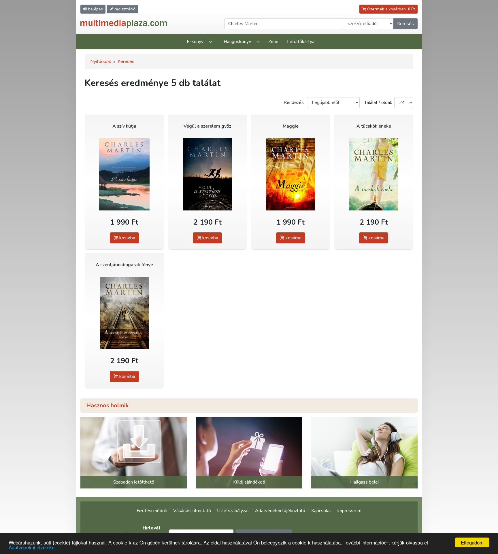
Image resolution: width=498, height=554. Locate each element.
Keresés (405, 23)
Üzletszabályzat (233, 511)
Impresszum (349, 511)
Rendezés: (294, 102)
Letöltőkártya (300, 41)
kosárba (126, 238)
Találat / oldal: (378, 102)
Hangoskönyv (237, 41)
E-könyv (195, 41)
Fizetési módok (152, 511)
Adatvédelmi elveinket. (33, 547)
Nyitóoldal (100, 61)
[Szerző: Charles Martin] (124, 174)
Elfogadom (472, 542)
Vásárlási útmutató (192, 511)
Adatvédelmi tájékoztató (280, 511)
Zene (273, 41)
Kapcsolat (321, 511)
